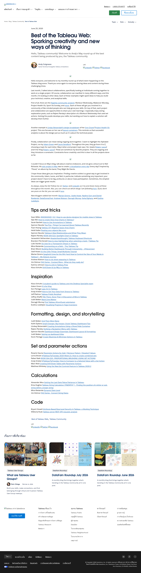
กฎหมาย (6, 563)
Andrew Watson (60, 198)
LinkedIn (76, 186)
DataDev (74, 525)
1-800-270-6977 (119, 7)
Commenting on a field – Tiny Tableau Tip (61, 246)
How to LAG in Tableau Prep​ (56, 265)
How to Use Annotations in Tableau (57, 222)
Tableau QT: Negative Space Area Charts (58, 228)
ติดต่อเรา (107, 7)
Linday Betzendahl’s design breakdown (63, 127)
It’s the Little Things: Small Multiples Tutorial (59, 251)
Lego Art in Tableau (50, 289)
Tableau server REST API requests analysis (60, 412)
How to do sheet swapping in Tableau (60, 259)
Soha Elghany (87, 198)
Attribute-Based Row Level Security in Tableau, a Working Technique (71, 409)
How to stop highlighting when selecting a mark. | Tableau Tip (73, 241)
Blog (10, 21)
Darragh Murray (74, 198)
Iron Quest (89, 127)
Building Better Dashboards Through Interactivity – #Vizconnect (68, 249)
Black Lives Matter (49, 299)
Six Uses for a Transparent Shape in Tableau (59, 243)
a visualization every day (79, 166)
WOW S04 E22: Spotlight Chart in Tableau (60, 236)
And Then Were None (50, 321)
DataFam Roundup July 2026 (70, 475)
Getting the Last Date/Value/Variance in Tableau (64, 382)
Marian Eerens (64, 195)
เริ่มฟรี (114, 13)
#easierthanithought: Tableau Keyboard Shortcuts (71, 238)
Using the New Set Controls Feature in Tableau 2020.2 (69, 366)
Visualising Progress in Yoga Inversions (61, 305)
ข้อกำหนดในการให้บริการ (19, 563)
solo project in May (50, 166)
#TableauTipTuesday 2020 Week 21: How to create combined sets (69, 356)
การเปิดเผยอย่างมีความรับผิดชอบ (50, 563)
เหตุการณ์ (74, 541)
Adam (98, 147)
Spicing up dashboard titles (53, 334)
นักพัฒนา (38, 557)
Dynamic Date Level (52, 390)
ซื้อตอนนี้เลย (129, 13)
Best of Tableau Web (31, 21)
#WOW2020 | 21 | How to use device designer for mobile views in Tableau (71, 217)
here (95, 188)
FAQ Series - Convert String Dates (54, 393)
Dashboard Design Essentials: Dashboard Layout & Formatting (70, 331)
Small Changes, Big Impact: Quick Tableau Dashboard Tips (66, 323)
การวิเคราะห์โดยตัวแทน (46, 513)
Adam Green (49, 144)
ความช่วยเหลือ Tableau (125, 521)
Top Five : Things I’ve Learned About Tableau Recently (67, 225)
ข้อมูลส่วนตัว (33, 563)
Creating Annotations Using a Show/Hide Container (68, 326)
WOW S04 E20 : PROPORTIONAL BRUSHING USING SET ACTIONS (68, 358)
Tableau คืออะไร (45, 508)
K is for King (47, 286)
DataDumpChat (46, 198)
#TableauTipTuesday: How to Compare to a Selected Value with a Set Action (73, 361)
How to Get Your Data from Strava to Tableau (60, 291)
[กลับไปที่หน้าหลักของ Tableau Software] (12, 3)
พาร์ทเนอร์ (101, 508)
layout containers (70, 130)
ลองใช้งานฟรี (16, 516)
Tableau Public (76, 513)
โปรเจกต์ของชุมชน (77, 529)
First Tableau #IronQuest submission (60, 302)
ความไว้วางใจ (20, 557)
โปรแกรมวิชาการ (77, 537)
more (67, 105)
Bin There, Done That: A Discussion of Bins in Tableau (65, 297)
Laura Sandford (64, 144)
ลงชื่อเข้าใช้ (131, 7)
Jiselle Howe (76, 195)
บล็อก (30, 557)
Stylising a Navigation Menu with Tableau (60, 329)
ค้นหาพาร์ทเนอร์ (102, 513)
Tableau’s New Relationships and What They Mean (65, 233)
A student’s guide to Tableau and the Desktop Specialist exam (68, 283)
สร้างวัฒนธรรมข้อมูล (45, 517)
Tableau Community (18, 21)
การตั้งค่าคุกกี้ (67, 563)
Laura (104, 147)
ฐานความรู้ (121, 513)
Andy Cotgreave (44, 64)
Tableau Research (44, 525)
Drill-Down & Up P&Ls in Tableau (56, 267)
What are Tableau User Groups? (21, 477)
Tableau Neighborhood (79, 533)
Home (6, 21)
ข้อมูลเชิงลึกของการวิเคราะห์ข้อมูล (50, 521)
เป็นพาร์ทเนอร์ (102, 517)
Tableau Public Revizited (51, 294)
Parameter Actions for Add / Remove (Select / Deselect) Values (70, 353)
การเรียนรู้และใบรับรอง (125, 517)
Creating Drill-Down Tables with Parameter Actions (60, 363)
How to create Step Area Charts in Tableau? (56, 220)
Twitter (65, 186)
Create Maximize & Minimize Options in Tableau (62, 337)
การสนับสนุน (122, 508)
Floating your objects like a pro (53, 230)
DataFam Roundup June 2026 (115, 475)
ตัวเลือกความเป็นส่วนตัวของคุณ (17, 567)
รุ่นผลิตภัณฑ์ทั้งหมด (123, 525)
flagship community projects (62, 103)
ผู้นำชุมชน (74, 521)
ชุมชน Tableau (77, 508)
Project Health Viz (102, 127)
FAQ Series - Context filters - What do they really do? (62, 262)
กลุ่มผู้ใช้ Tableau (77, 517)
